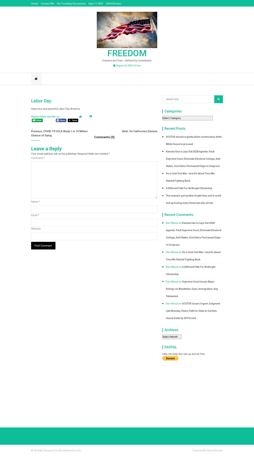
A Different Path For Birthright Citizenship (189, 188)
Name (35, 201)
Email (35, 215)
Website (36, 228)
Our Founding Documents (71, 3)
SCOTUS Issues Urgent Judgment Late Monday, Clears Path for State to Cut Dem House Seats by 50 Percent (193, 311)
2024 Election (113, 3)
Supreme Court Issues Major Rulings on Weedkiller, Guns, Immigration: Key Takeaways (192, 289)
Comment (38, 157)
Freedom (127, 53)
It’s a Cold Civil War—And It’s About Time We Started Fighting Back (190, 177)
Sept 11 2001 (95, 3)
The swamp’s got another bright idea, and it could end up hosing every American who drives (193, 199)
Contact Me (47, 3)
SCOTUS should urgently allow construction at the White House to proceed (194, 140)
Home (34, 3)
